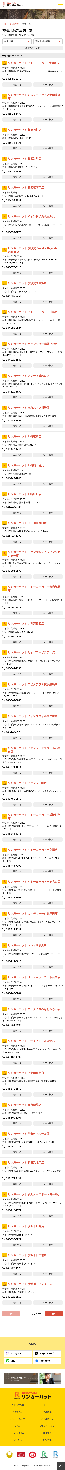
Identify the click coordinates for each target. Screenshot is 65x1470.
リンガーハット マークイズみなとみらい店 (34, 1009)
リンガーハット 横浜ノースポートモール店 (34, 1194)
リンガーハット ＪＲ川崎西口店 (27, 523)
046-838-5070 (13, 232)
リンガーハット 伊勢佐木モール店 (28, 1133)
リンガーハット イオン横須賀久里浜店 (31, 216)
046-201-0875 (13, 570)
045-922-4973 (13, 1268)
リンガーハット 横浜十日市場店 (27, 1255)
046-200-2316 (13, 607)
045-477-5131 (13, 1178)
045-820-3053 (13, 1297)
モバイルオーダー (47, 1418)
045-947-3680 (13, 700)
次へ (54, 1313)
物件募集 (17, 1439)
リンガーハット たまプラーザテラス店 (31, 652)
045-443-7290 (13, 865)
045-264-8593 (13, 1025)
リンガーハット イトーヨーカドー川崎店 (33, 312)
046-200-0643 (13, 636)
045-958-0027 (13, 1239)
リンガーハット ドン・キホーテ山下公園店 (34, 977)
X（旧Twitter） (47, 1353)
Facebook (45, 1360)
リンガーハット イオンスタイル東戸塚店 (33, 716)
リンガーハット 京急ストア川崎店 (28, 407)
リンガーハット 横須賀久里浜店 (27, 283)
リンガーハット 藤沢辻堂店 (24, 158)
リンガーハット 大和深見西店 (26, 623)
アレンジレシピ (47, 1425)
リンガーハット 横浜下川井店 (26, 1226)
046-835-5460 (13, 296)
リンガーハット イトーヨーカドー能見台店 (34, 881)
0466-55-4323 (13, 200)
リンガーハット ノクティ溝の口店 (28, 375)
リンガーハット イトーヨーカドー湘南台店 (34, 63)
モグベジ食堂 (17, 1405)
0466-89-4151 (13, 142)
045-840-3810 (13, 1088)
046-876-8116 (13, 267)
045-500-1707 (13, 1117)
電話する (17, 84)
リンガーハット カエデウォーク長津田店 (33, 913)
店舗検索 (14, 24)
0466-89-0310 (13, 79)
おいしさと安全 (17, 1418)
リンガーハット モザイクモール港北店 (31, 1041)
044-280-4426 (13, 449)
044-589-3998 (13, 420)
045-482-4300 (13, 1057)
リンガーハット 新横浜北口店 (26, 1162)
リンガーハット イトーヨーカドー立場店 (33, 849)
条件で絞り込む (32, 48)
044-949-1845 (13, 478)
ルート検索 (48, 84)
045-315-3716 (13, 833)
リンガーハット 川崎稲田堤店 (26, 465)
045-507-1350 (13, 668)
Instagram (16, 1353)
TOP (4, 24)
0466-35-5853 (13, 171)
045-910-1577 (13, 1210)
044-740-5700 (13, 507)
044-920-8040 (13, 359)
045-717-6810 (13, 961)
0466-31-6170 (13, 113)
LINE (12, 1360)
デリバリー (17, 1425)
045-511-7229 (13, 929)
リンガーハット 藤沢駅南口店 (26, 187)
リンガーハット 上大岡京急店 (26, 1073)
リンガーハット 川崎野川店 (24, 494)
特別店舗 (47, 1411)
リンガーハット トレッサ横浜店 (27, 945)
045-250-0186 (13, 1146)
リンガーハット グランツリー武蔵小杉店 (33, 344)
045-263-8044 (13, 993)
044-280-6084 (13, 328)
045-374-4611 (13, 767)
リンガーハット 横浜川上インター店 (30, 1284)
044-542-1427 (13, 536)
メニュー (47, 1405)
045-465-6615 (13, 798)
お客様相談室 (17, 1432)
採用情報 (47, 1439)
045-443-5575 (13, 732)
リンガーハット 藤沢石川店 (24, 129)
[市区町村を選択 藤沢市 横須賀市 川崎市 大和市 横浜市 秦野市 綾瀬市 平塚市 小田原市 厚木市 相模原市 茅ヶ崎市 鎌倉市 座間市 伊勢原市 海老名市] (48, 41)
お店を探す (17, 1411)
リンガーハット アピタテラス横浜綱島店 (33, 684)
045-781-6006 (13, 897)
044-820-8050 (13, 391)
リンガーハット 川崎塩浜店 (24, 436)
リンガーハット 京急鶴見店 (24, 1104)
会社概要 (47, 1432)
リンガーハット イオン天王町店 (27, 783)
